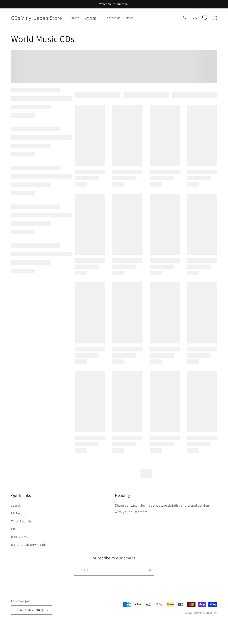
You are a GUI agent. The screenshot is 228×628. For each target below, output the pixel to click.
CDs (14, 529)
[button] (92, 17)
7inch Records (21, 521)
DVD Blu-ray (19, 537)
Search (16, 506)
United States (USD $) (29, 610)
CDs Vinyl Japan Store (205, 612)
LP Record (18, 513)
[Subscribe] (149, 570)
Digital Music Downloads (29, 545)
